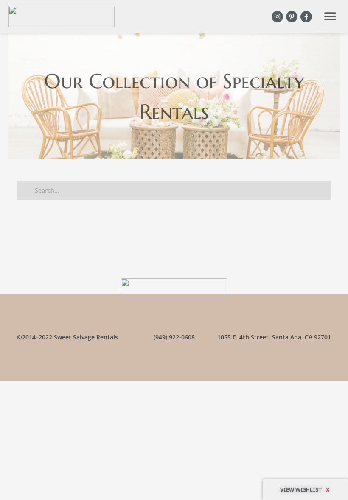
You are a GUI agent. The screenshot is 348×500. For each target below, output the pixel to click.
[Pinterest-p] (291, 16)
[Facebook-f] (306, 16)
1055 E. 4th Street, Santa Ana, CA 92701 (274, 337)
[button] (330, 16)
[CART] (305, 489)
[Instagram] (277, 16)
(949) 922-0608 (174, 337)
